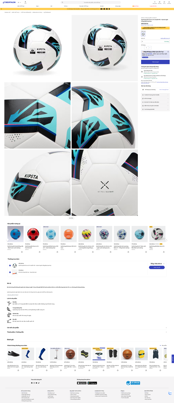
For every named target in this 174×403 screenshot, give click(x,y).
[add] (149, 47)
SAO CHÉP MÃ (145, 57)
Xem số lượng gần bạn (163, 89)
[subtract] (142, 47)
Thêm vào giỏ (155, 61)
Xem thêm (71, 218)
